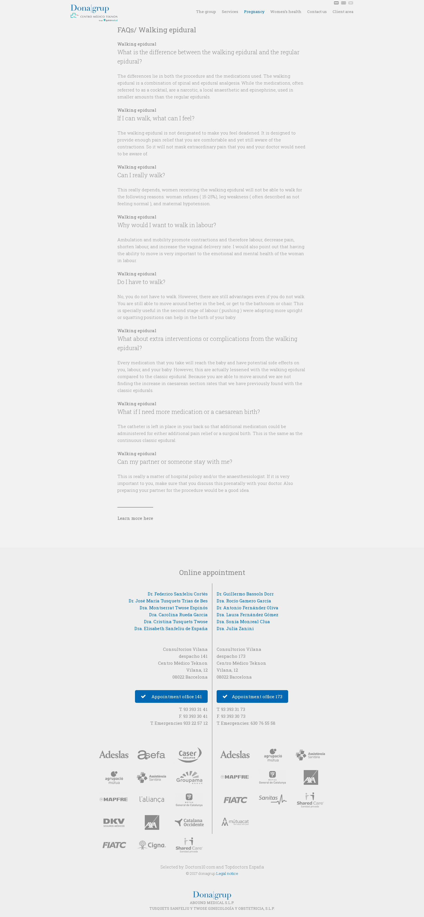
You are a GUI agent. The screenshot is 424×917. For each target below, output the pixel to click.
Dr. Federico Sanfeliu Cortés (178, 594)
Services (230, 11)
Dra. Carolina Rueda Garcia (178, 614)
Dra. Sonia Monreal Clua (243, 621)
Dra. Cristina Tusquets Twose (176, 621)
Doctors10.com (200, 867)
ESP (337, 2)
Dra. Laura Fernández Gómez (247, 614)
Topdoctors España (244, 867)
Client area (343, 11)
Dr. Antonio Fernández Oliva (247, 607)
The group (206, 11)
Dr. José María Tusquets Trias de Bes (168, 601)
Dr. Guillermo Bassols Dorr (245, 594)
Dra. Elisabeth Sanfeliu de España (171, 628)
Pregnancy (254, 11)
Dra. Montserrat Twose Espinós (174, 607)
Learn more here (135, 518)
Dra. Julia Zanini (235, 628)
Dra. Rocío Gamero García (244, 601)
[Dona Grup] (101, 6)
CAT (344, 2)
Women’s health (285, 11)
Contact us (317, 11)
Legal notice (227, 873)
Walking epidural (136, 44)
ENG (351, 2)
